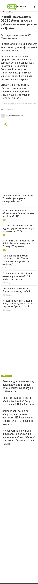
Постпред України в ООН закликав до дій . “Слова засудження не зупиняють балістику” (15, 260)
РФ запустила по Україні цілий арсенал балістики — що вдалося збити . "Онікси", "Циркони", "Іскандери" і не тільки (18, 437)
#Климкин (9, 110)
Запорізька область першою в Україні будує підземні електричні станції (18, 198)
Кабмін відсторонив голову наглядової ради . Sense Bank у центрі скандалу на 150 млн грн (18, 386)
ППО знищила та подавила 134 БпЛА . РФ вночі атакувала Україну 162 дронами (18, 243)
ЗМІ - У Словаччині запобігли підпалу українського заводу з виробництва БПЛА (18, 228)
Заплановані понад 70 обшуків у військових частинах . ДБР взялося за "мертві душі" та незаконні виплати (17, 417)
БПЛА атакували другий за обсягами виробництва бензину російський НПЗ (18, 213)
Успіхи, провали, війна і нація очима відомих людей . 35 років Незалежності (17, 276)
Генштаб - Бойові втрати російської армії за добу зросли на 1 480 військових (18, 401)
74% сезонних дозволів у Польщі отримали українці (16, 290)
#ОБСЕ (3, 110)
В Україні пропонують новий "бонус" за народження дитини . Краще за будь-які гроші (18, 303)
